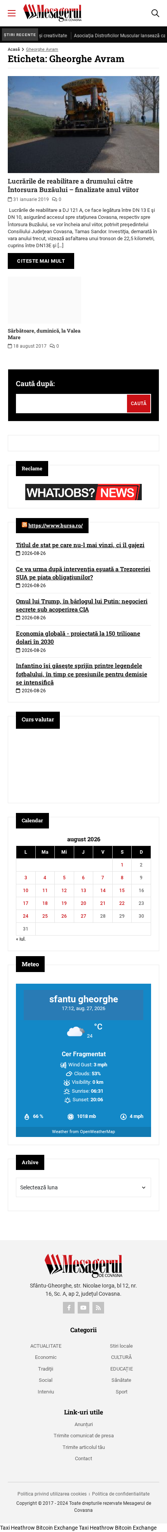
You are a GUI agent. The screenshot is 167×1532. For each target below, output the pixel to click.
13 (83, 890)
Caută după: (35, 383)
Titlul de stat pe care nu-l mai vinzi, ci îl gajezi (80, 545)
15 (122, 890)
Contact (83, 1458)
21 (103, 903)
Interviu (46, 1392)
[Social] (69, 1308)
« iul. (21, 939)
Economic (46, 1357)
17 (25, 903)
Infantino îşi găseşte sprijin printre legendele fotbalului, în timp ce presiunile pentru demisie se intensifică (81, 674)
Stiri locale (121, 1346)
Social (45, 1380)
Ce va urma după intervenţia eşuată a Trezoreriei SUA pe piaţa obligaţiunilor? (83, 573)
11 (45, 890)
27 (83, 916)
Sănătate (121, 1380)
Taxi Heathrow (17, 1528)
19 (64, 903)
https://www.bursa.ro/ (55, 525)
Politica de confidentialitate (121, 1494)
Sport (121, 1392)
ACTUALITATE (45, 1346)
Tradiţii (45, 1369)
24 (25, 916)
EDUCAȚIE (121, 1369)
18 (45, 903)
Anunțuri (84, 1424)
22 (122, 903)
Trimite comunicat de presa (84, 1435)
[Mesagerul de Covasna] (52, 13)
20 (83, 903)
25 (45, 916)
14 (103, 890)
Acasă (14, 49)
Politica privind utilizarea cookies (52, 1494)
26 (64, 916)
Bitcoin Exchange (57, 1528)
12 (64, 890)
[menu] (12, 13)
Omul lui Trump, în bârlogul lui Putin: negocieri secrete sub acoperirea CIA (82, 605)
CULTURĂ (121, 1357)
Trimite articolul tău (84, 1447)
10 (25, 890)
